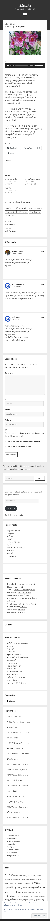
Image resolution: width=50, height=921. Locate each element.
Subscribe (11, 508)
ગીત (12, 887)
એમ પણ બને (9, 188)
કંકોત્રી (20, 883)
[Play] (8, 65)
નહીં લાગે (10, 536)
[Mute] (35, 65)
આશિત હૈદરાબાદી (20, 208)
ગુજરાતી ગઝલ (26, 887)
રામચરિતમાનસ (12, 853)
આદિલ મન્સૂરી (29, 879)
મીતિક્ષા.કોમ (25, 5)
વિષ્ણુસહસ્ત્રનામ (13, 855)
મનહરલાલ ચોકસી (35, 208)
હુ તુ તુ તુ (10, 646)
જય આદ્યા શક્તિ (13, 663)
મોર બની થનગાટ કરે (14, 717)
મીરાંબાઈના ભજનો (13, 850)
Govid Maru (11, 604)
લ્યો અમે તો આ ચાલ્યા (32, 179)
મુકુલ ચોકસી (22, 212)
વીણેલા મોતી (18, 202)
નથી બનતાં (10, 550)
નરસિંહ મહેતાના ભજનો (14, 841)
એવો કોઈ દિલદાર (10, 231)
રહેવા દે (9, 539)
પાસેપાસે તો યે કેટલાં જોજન (16, 677)
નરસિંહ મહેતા (9, 896)
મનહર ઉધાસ (11, 899)
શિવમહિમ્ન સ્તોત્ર (13, 759)
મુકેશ (26, 900)
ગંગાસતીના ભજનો (13, 836)
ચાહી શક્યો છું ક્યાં (13, 531)
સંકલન (28, 202)
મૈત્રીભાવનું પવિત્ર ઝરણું (15, 802)
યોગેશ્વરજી (40, 900)
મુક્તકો (9, 545)
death (20, 876)
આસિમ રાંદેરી (9, 883)
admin (23, 27)
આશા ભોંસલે (37, 879)
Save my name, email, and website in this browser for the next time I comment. (24, 434)
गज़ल (35, 876)
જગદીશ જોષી (22, 893)
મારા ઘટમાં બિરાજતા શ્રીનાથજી (17, 770)
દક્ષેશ (39, 893)
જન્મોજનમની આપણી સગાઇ (16, 683)
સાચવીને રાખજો (30, 584)
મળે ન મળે (10, 649)
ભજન (43, 896)
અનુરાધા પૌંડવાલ (10, 879)
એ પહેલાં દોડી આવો (13, 542)
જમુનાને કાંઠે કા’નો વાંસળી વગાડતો (18, 657)
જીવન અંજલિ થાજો (14, 655)
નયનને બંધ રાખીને (13, 680)
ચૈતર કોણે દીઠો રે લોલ (14, 666)
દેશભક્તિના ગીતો (12, 738)
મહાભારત (10, 847)
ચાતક (7, 892)
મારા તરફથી (10, 212)
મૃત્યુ (35, 900)
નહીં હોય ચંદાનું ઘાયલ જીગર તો (17, 643)
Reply (43, 251)
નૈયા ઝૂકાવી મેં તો (12, 674)
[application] (25, 65)
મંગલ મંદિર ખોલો (12, 727)
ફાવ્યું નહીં (10, 533)
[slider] (40, 65)
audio (8, 208)
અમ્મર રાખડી (11, 669)
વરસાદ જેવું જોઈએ (11, 179)
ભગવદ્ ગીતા (11, 844)
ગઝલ (29, 883)
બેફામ (39, 896)
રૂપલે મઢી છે (11, 652)
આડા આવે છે (11, 556)
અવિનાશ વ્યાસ (20, 879)
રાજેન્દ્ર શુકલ (35, 212)
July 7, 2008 (15, 27)
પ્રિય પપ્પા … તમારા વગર (15, 748)
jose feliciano (30, 876)
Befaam (15, 876)
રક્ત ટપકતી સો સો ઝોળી (15, 780)
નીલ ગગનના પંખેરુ (13, 812)
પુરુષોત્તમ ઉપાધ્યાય (20, 896)
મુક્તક (31, 900)
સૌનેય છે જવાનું (10, 224)
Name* (7, 399)
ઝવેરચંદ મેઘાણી (32, 893)
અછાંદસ (39, 876)
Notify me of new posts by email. (20, 447)
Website (8, 420)
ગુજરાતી (17, 888)
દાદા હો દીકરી (11, 660)
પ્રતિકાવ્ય (29, 896)
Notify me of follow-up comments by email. (24, 442)
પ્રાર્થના (34, 896)
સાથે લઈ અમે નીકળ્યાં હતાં (16, 548)
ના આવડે (10, 553)
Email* (7, 410)
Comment (9, 373)
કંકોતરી (15, 883)
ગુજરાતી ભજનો (12, 838)
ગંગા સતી (24, 883)
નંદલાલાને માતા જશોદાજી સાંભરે (24, 590)
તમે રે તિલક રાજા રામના (15, 672)
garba (24, 876)
